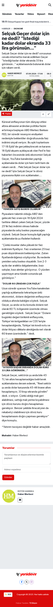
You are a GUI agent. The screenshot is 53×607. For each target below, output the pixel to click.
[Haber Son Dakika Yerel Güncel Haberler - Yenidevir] (26, 5)
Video (30, 14)
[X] (26, 582)
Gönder (8, 477)
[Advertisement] (26, 536)
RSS (9, 594)
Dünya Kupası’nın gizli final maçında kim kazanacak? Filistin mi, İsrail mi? (26, 22)
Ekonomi (18, 29)
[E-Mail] (20, 500)
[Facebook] (21, 582)
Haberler (6, 29)
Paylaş (8, 114)
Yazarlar (19, 14)
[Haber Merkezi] (8, 496)
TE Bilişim (33, 603)
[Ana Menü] (3, 5)
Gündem (7, 14)
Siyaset (41, 14)
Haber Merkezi (25, 494)
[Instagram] (31, 582)
